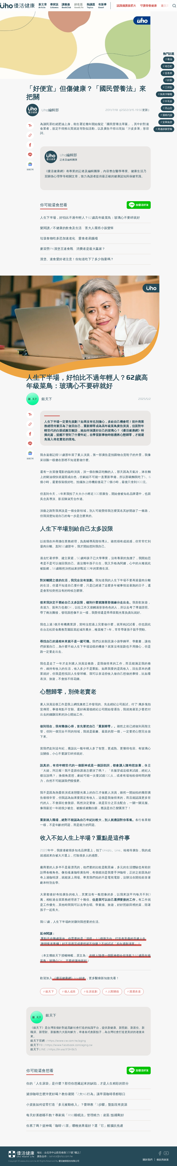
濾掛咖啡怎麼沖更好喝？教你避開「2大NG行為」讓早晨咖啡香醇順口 (75, 1094)
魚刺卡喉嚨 (166, 94)
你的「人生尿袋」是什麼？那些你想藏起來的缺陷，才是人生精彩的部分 (77, 1083)
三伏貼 (168, 87)
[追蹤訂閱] (30, 164)
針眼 (169, 80)
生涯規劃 (91, 991)
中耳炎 (168, 101)
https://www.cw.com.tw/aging (67, 1041)
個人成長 (70, 991)
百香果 (168, 73)
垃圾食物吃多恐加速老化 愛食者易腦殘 (69, 238)
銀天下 (46, 399)
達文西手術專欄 (164, 5)
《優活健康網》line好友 (69, 978)
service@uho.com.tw (61, 1156)
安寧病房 (167, 122)
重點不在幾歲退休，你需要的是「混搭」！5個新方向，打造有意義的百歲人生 (93, 938)
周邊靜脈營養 (165, 129)
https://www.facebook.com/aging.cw (69, 1045)
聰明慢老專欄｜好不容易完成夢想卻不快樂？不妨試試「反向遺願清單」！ (91, 943)
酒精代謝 (167, 115)
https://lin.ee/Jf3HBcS (63, 1049)
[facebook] (160, 1154)
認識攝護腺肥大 (120, 5)
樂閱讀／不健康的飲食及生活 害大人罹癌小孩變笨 (77, 228)
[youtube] (166, 1154)
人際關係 (113, 991)
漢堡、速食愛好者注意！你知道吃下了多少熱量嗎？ (77, 259)
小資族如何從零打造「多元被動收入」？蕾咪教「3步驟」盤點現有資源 (76, 1104)
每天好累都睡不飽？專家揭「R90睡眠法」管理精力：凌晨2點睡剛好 (75, 1115)
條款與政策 (163, 1160)
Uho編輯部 (50, 110)
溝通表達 (135, 991)
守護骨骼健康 (142, 5)
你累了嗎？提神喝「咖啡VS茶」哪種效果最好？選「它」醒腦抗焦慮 (74, 1125)
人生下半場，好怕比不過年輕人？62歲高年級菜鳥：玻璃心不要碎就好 (90, 217)
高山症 (168, 108)
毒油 (169, 59)
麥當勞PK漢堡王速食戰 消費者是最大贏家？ (72, 248)
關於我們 (147, 1160)
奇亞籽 (168, 66)
